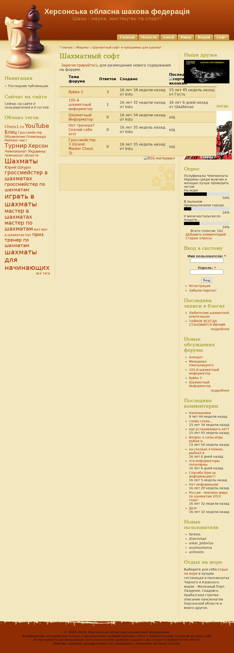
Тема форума (77, 79)
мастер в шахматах (18, 214)
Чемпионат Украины (25, 151)
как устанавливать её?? (209, 429)
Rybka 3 (76, 92)
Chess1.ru (14, 126)
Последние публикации (28, 86)
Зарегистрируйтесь (79, 65)
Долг (193, 508)
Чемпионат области (21, 155)
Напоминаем (200, 413)
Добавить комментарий (206, 234)
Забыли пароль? (202, 290)
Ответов (107, 79)
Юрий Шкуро (18, 167)
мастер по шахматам (19, 226)
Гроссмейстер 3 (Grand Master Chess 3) (82, 146)
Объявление (15, 136)
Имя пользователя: (207, 256)
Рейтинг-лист (16, 140)
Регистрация (199, 286)
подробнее (220, 329)
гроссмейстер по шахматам (25, 186)
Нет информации (203, 484)
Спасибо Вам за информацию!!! (202, 474)
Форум (204, 37)
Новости (149, 37)
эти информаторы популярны (204, 462)
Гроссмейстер (30, 132)
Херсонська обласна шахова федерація (117, 11)
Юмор (186, 37)
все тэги (43, 273)
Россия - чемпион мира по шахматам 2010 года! (208, 496)
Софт (221, 37)
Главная (127, 37)
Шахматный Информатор (81, 117)
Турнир (16, 145)
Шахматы (21, 161)
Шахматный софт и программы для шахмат (126, 47)
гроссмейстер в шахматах (26, 175)
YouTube (37, 125)
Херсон (38, 146)
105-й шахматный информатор (81, 104)
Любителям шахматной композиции (209, 314)
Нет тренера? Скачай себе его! (82, 129)
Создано (129, 79)
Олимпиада (36, 136)
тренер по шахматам (17, 242)
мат (37, 229)
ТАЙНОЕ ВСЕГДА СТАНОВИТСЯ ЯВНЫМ (207, 322)
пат (28, 235)
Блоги (168, 37)
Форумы (82, 47)
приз (38, 234)
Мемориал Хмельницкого (201, 363)
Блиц (11, 132)
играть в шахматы (21, 200)
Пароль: (207, 268)
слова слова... (200, 421)
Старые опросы (199, 238)
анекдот (196, 357)
